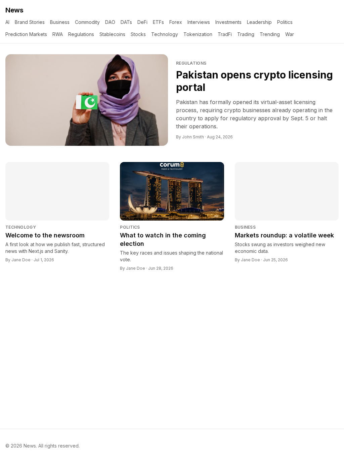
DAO (110, 22)
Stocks (138, 34)
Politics (285, 22)
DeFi (142, 22)
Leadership (259, 22)
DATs (126, 22)
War (289, 34)
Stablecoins (112, 34)
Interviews (198, 22)
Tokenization (197, 34)
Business (60, 22)
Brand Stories (30, 22)
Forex (175, 22)
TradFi (225, 34)
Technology (164, 34)
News (14, 10)
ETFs (158, 22)
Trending (270, 34)
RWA (57, 34)
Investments (228, 22)
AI (7, 22)
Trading (245, 34)
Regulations (81, 34)
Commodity (87, 22)
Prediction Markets (26, 34)
